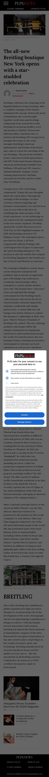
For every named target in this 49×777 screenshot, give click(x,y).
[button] (24, 383)
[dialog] (24, 388)
